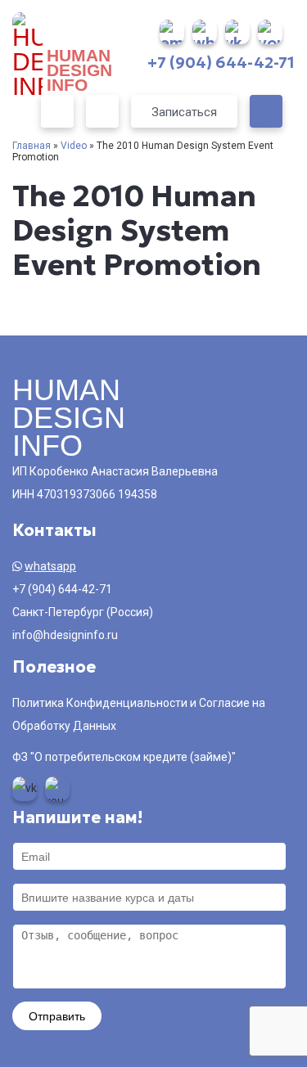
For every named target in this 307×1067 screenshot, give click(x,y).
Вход (57, 111)
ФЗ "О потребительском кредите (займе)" (124, 756)
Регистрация (102, 111)
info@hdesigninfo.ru (65, 635)
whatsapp (50, 566)
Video (74, 145)
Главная (31, 145)
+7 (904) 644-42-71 (221, 62)
